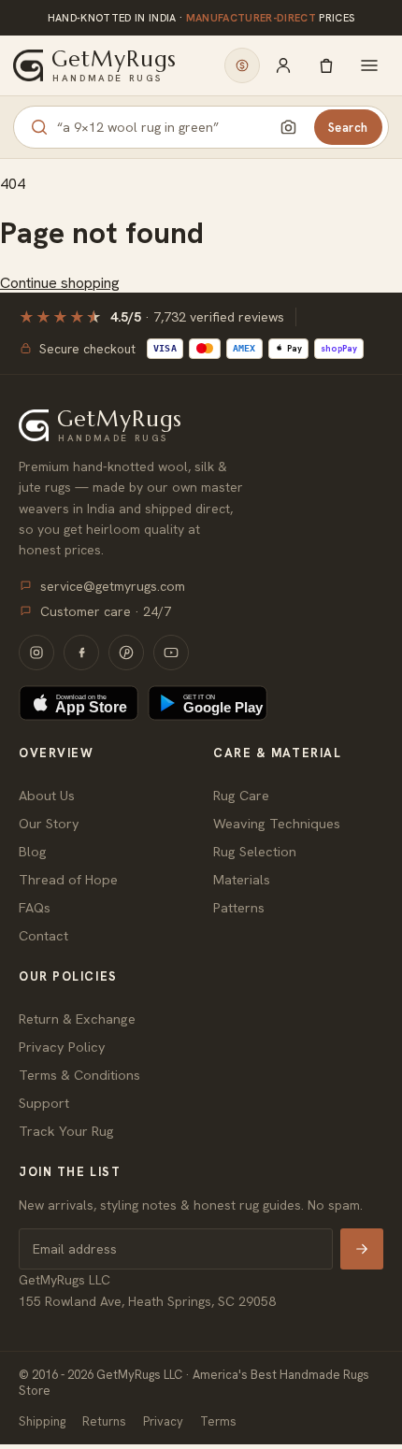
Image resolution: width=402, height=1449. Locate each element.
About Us (47, 795)
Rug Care (241, 795)
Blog (33, 851)
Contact (43, 935)
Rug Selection (254, 851)
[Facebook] (81, 652)
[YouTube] (171, 652)
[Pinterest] (126, 652)
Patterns (239, 907)
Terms (218, 1421)
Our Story (49, 823)
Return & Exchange (77, 1018)
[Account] (283, 65)
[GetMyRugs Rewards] (242, 65)
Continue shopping (60, 283)
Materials (241, 879)
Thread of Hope (68, 879)
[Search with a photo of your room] (289, 127)
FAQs (34, 907)
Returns (104, 1421)
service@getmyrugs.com (112, 586)
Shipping (42, 1421)
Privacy (163, 1421)
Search (348, 128)
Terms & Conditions (79, 1074)
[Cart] (326, 65)
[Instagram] (36, 652)
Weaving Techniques (276, 823)
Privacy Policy (62, 1046)
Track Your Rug (66, 1131)
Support (44, 1103)
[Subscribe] (361, 1249)
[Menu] (369, 65)
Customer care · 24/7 (105, 611)
